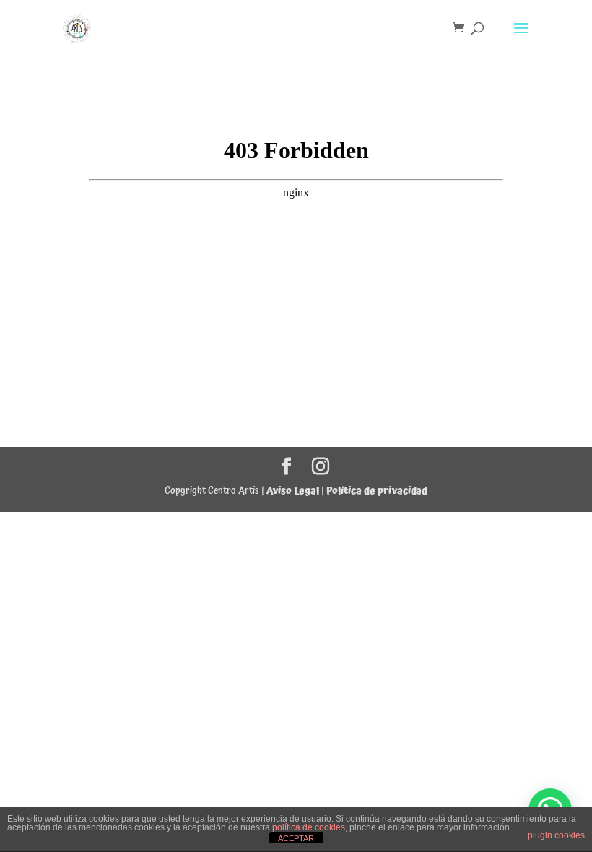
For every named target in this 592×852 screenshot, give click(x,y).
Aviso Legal (292, 491)
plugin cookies (556, 835)
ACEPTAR (296, 838)
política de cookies (308, 827)
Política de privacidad (376, 491)
